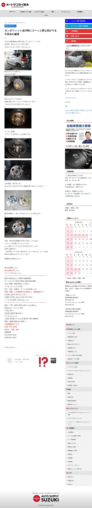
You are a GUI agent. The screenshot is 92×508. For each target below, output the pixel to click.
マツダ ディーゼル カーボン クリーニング (79, 370)
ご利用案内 (80, 11)
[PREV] (66, 222)
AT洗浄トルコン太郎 (25, 11)
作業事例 (70, 378)
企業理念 (70, 454)
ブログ (46, 15)
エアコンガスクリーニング (75, 418)
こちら (15, 268)
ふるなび (67, 102)
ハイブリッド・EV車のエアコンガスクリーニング (79, 423)
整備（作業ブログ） (11, 347)
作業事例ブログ (72, 348)
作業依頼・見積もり (73, 385)
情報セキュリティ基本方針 (75, 469)
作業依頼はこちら (72, 351)
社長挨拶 (70, 461)
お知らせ (70, 484)
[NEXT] (90, 222)
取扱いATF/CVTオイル (74, 344)
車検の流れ (71, 397)
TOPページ (12, 11)
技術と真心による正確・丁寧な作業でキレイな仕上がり (46, 493)
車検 (53, 11)
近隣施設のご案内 (72, 450)
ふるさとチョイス (70, 98)
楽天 (66, 106)
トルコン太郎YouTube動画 (75, 355)
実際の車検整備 (72, 400)
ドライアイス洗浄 (39, 11)
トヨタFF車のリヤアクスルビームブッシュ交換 (79, 413)
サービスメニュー (66, 11)
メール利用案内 (72, 439)
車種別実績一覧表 (72, 337)
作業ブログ (71, 477)
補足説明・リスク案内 (73, 359)
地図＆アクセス (72, 443)
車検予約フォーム (72, 404)
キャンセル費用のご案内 (74, 436)
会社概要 (70, 458)
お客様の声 (71, 340)
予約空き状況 (71, 381)
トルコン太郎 (71, 333)
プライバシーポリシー (73, 465)
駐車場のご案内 (72, 447)
